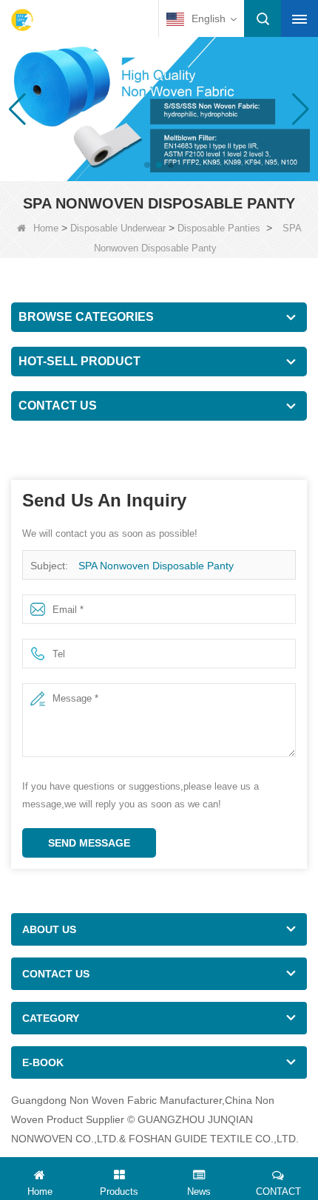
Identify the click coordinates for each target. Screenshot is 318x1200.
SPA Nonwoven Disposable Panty (156, 566)
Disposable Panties (218, 228)
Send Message (89, 843)
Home (45, 228)
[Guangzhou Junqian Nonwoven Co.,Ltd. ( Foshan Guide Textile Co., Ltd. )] (22, 20)
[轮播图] (159, 108)
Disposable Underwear (118, 228)
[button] (147, 165)
